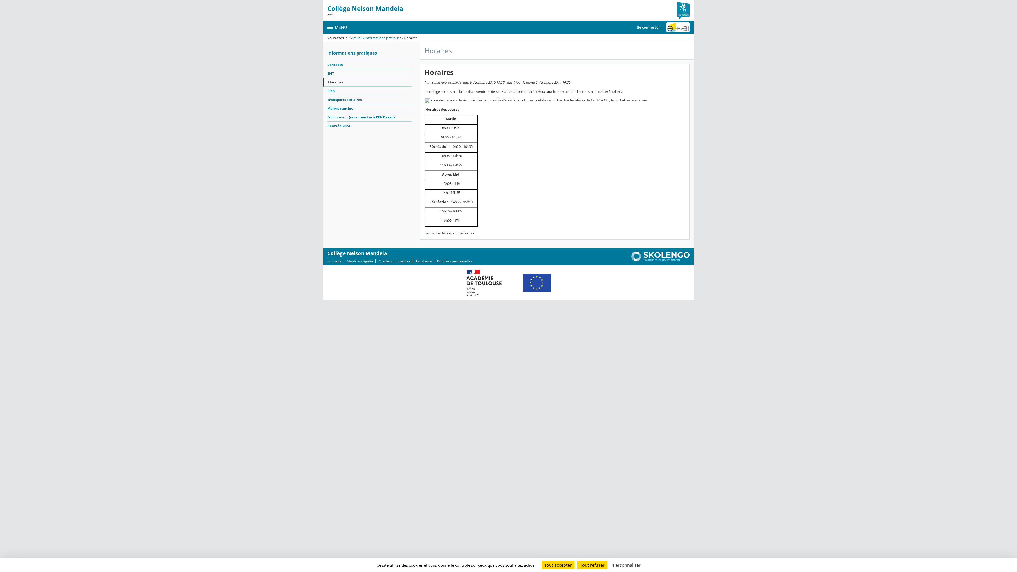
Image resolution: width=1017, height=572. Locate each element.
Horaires (335, 82)
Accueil (356, 37)
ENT (330, 73)
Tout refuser (592, 565)
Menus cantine (340, 108)
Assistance (423, 261)
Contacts (335, 64)
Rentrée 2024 (338, 125)
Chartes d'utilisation (394, 261)
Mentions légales (360, 261)
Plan (331, 90)
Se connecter (648, 27)
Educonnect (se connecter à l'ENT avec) (361, 117)
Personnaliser (627, 565)
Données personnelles (454, 261)
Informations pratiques (383, 37)
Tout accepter (558, 565)
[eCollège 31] (678, 27)
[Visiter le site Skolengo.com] (660, 260)
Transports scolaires (344, 99)
